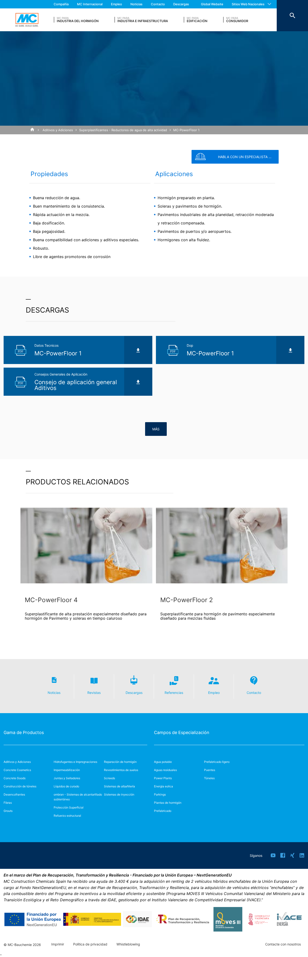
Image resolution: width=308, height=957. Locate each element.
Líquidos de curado (66, 786)
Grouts (8, 811)
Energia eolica (163, 786)
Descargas (181, 4)
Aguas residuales (165, 770)
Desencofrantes (14, 794)
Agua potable (163, 762)
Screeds (109, 778)
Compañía (61, 4)
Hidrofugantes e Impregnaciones (75, 762)
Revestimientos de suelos (121, 770)
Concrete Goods (15, 778)
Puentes (209, 770)
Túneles (209, 778)
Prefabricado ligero (217, 762)
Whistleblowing (128, 944)
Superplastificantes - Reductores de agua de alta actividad (123, 130)
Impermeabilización (67, 770)
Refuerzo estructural (67, 815)
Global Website (212, 4)
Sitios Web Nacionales (248, 4)
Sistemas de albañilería (119, 786)
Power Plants (163, 778)
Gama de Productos (24, 732)
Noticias (136, 4)
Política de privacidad (90, 944)
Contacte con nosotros (283, 944)
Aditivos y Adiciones (58, 130)
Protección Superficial (68, 807)
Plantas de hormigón (167, 802)
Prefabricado (162, 811)
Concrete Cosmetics (17, 770)
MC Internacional (90, 4)
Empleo (116, 4)
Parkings (160, 794)
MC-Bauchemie (26, 20)
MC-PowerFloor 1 (186, 130)
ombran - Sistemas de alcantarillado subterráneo (78, 797)
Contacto (158, 4)
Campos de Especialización (181, 732)
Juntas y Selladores (67, 778)
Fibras (8, 802)
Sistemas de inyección (119, 794)
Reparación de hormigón (120, 762)
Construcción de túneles (20, 786)
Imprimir (57, 944)
